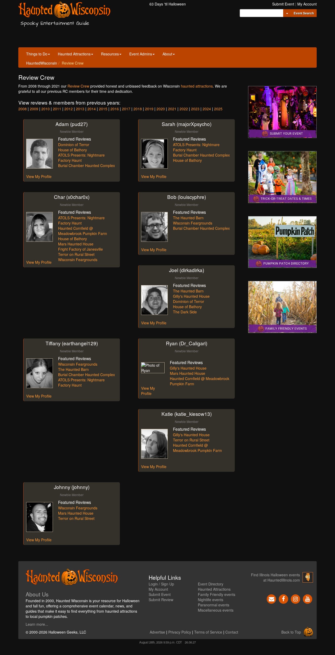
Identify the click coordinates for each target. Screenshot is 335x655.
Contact (231, 632)
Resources (110, 53)
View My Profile (39, 176)
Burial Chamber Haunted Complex (86, 165)
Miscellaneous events (215, 610)
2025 (218, 108)
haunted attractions (197, 86)
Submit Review (161, 599)
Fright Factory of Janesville (80, 249)
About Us (37, 594)
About (167, 53)
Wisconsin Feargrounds (77, 259)
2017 (126, 108)
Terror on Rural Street (76, 254)
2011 (57, 108)
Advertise (157, 632)
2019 (149, 108)
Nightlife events (210, 599)
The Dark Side (185, 311)
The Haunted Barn (188, 217)
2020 (161, 108)
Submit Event (283, 4)
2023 (195, 108)
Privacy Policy (179, 632)
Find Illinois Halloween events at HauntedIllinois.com (275, 577)
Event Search (304, 13)
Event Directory (210, 584)
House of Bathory (72, 149)
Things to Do (36, 53)
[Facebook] (283, 598)
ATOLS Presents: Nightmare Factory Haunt (81, 157)
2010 (45, 108)
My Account (307, 4)
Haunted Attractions (74, 53)
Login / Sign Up (161, 584)
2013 (80, 108)
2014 (91, 108)
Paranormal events (213, 604)
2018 (137, 108)
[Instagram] (295, 598)
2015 (103, 108)
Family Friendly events (216, 594)
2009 (34, 108)
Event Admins (140, 53)
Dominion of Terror (73, 144)
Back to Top (291, 632)
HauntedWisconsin (41, 63)
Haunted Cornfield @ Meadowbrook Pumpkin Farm (82, 231)
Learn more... (37, 624)
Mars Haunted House (75, 243)
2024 (207, 108)
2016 (114, 108)
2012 (68, 108)
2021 (172, 108)
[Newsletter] (271, 598)
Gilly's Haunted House (191, 296)
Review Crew (78, 86)
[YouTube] (307, 598)
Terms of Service (208, 632)
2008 (22, 108)
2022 (184, 108)
